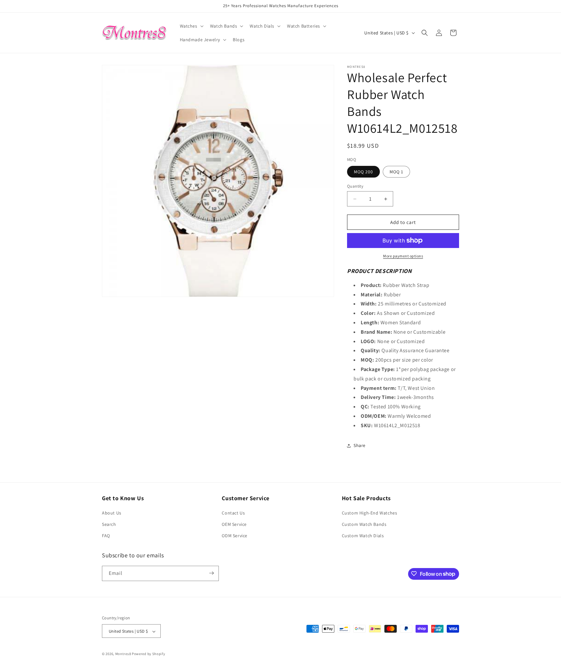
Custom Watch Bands (364, 524)
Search (109, 524)
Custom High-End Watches (369, 513)
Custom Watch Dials (363, 536)
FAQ (106, 536)
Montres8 (123, 654)
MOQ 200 (363, 172)
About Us (111, 513)
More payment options (403, 256)
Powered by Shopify (148, 654)
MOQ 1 (396, 172)
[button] (191, 26)
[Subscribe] (211, 573)
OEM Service (234, 524)
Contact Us (233, 513)
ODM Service (234, 536)
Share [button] (360, 445)
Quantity (355, 186)
